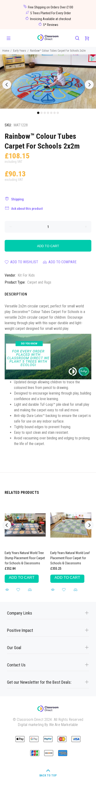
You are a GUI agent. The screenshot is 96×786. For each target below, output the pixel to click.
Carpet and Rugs (39, 282)
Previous (6, 84)
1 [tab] (38, 113)
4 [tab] (48, 113)
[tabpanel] (48, 81)
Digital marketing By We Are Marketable (48, 724)
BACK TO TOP (48, 775)
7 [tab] (58, 113)
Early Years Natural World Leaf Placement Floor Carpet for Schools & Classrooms (70, 558)
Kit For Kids (26, 275)
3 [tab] (45, 113)
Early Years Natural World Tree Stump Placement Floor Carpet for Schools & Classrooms (25, 558)
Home (5, 50)
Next (89, 84)
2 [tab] (41, 113)
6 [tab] (54, 113)
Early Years (19, 50)
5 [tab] (51, 113)
